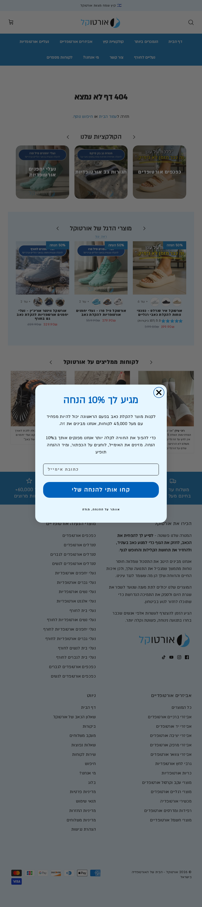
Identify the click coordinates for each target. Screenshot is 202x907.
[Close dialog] (159, 392)
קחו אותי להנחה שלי (101, 490)
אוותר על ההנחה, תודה (101, 509)
